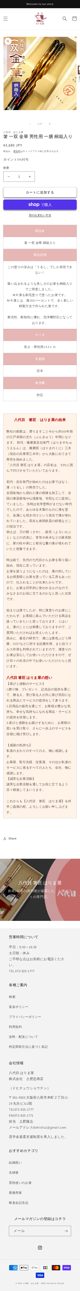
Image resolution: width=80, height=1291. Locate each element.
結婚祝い (15, 1163)
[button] (5, 19)
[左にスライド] (30, 124)
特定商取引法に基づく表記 (28, 1047)
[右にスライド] (50, 124)
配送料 (17, 151)
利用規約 (15, 1027)
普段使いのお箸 (20, 1183)
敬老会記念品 (18, 1203)
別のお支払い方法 (40, 215)
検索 (12, 997)
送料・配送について (23, 1037)
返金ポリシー (18, 1007)
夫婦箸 (14, 1173)
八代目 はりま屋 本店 (34, 1283)
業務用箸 (15, 1193)
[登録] (66, 1231)
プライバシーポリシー (25, 1017)
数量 (6, 168)
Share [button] (12, 838)
